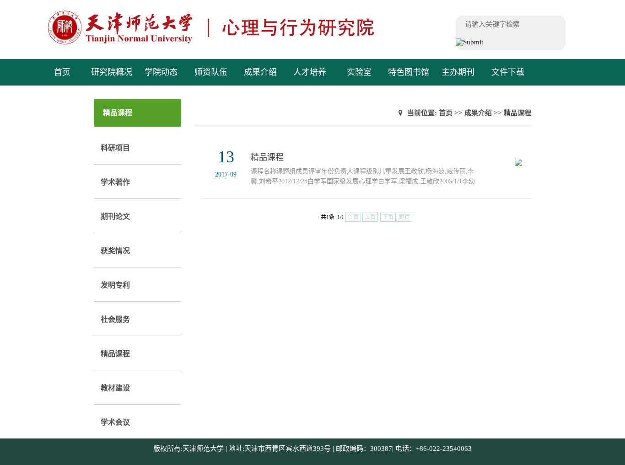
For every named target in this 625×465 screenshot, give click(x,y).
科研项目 (115, 148)
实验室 (359, 72)
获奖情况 (115, 251)
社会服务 (115, 319)
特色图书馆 (408, 72)
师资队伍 (210, 72)
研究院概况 (111, 72)
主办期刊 (458, 72)
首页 (62, 72)
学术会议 (115, 422)
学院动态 (161, 72)
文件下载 (507, 72)
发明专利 (115, 285)
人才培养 (309, 72)
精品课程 (115, 354)
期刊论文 (115, 216)
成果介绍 (260, 72)
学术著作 (115, 182)
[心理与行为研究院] (230, 43)
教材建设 (115, 388)
